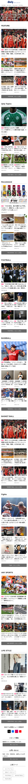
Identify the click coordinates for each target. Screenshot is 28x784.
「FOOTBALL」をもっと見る (14, 330)
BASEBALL (6, 338)
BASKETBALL (19, 775)
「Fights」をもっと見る (14, 565)
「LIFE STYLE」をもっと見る (14, 721)
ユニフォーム (8, 769)
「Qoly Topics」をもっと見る (14, 174)
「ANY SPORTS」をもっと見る (14, 643)
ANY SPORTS (7, 573)
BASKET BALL (7, 416)
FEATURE (5, 26)
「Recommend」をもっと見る (14, 252)
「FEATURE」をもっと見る (14, 96)
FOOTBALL (6, 260)
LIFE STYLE (6, 651)
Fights (4, 494)
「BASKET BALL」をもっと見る (14, 487)
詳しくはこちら (14, 744)
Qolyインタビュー (10, 772)
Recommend (6, 182)
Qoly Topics (6, 104)
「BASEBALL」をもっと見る (14, 409)
